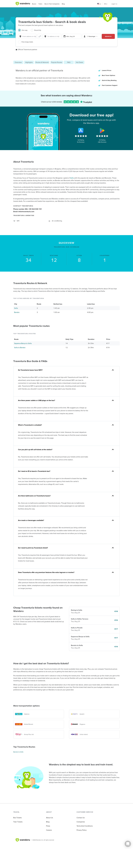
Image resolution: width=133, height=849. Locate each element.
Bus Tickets (17, 818)
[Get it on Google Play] (102, 130)
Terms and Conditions (85, 826)
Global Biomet (28, 724)
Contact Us (81, 818)
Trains (40, 4)
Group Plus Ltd (29, 734)
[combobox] (27, 36)
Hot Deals (79, 62)
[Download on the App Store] (81, 130)
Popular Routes (56, 62)
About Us (49, 818)
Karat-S (82, 714)
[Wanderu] (23, 4)
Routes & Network (42, 62)
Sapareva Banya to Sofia (23, 343)
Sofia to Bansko (19, 347)
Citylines (26, 714)
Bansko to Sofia (18, 752)
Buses (34, 4)
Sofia (72, 178)
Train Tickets (17, 822)
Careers (49, 830)
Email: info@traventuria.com (23, 211)
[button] (99, 4)
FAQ (68, 62)
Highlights (29, 62)
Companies (81, 822)
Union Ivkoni (84, 734)
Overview (18, 62)
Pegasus (82, 724)
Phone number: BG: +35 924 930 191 (27, 209)
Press (48, 826)
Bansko (16, 312)
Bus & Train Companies (52, 4)
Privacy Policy (82, 830)
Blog (63, 4)
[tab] (24, 31)
